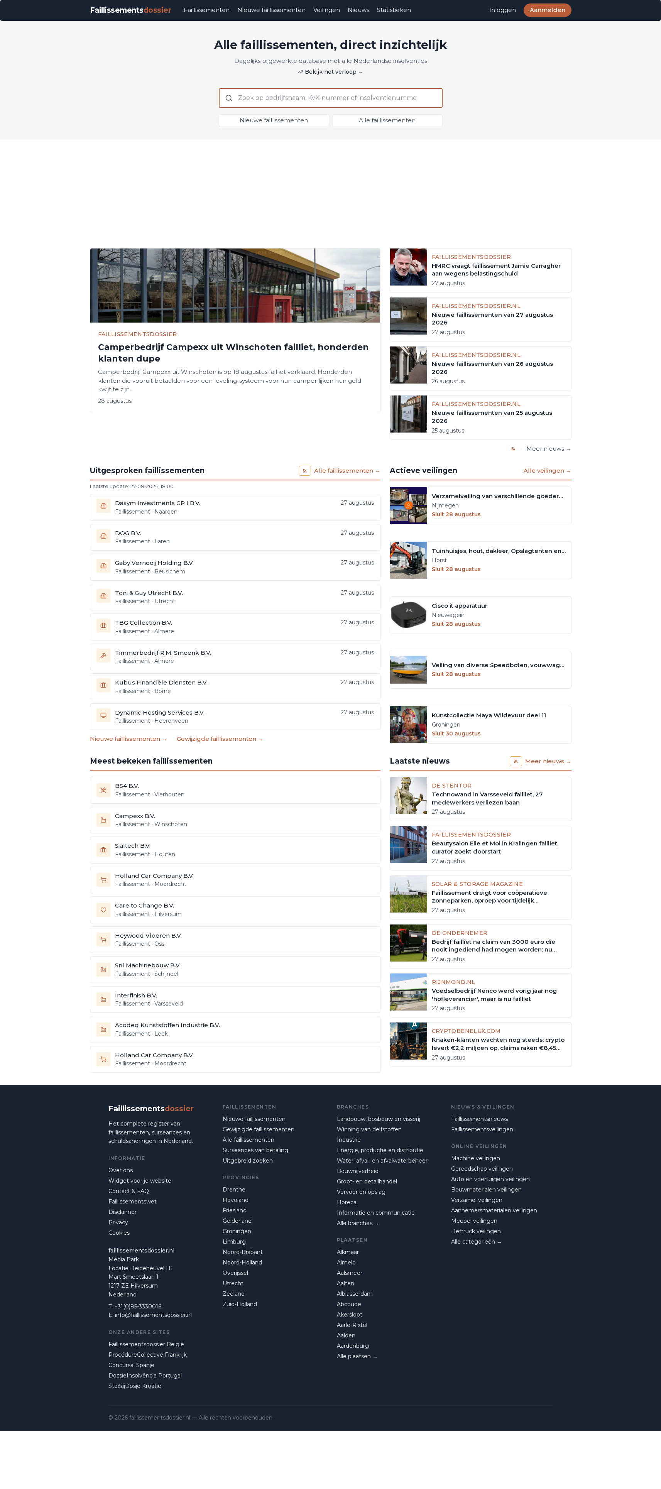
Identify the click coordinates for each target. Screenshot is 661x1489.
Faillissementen (207, 10)
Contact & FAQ (128, 1191)
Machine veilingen (475, 1158)
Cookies (119, 1232)
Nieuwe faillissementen (271, 10)
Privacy (118, 1222)
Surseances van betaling (255, 1150)
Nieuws (358, 10)
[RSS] (513, 448)
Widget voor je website (139, 1180)
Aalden (346, 1335)
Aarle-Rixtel (352, 1325)
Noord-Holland (242, 1262)
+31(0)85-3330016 (137, 1306)
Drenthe (234, 1189)
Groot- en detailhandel (367, 1181)
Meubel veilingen (474, 1220)
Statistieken (394, 10)
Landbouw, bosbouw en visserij (378, 1118)
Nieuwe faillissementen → (128, 738)
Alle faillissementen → (347, 470)
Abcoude (349, 1304)
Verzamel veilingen (476, 1200)
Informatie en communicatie (376, 1212)
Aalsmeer (349, 1272)
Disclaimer (122, 1211)
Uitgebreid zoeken (248, 1160)
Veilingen (326, 10)
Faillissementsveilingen (482, 1129)
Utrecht (233, 1283)
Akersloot (349, 1314)
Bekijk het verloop (334, 71)
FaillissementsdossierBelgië (146, 1344)
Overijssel (235, 1272)
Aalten (345, 1283)
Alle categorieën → (476, 1241)
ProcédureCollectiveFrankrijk (147, 1354)
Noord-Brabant (243, 1252)
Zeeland (234, 1293)
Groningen (237, 1231)
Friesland (235, 1210)
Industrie (349, 1139)
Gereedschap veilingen (482, 1168)
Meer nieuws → (548, 448)
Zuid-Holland (240, 1304)
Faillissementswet (132, 1201)
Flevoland (236, 1200)
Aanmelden (547, 10)
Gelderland (237, 1220)
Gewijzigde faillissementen (258, 1129)
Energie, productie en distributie (380, 1150)
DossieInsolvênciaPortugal (145, 1375)
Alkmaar (348, 1252)
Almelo (346, 1262)
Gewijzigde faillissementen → (220, 738)
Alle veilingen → (547, 470)
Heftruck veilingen (476, 1231)
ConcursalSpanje (131, 1365)
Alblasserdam (355, 1293)
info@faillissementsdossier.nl (153, 1315)
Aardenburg (353, 1345)
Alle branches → (358, 1223)
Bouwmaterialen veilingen (486, 1189)
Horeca (347, 1202)
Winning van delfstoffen (369, 1129)
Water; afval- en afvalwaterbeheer (382, 1160)
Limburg (234, 1241)
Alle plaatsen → (357, 1356)
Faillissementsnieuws (479, 1118)
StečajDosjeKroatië (134, 1386)
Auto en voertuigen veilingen (490, 1179)
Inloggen (502, 10)
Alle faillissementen (387, 120)
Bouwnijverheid (358, 1171)
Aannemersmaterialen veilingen (494, 1210)
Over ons (120, 1170)
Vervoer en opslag (361, 1191)
